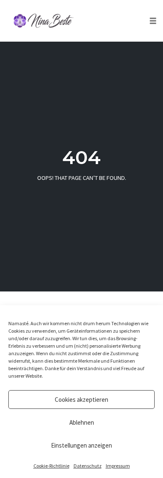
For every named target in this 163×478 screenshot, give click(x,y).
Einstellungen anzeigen (81, 445)
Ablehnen (81, 422)
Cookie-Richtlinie (51, 466)
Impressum (118, 466)
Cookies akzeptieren (81, 399)
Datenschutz (88, 466)
